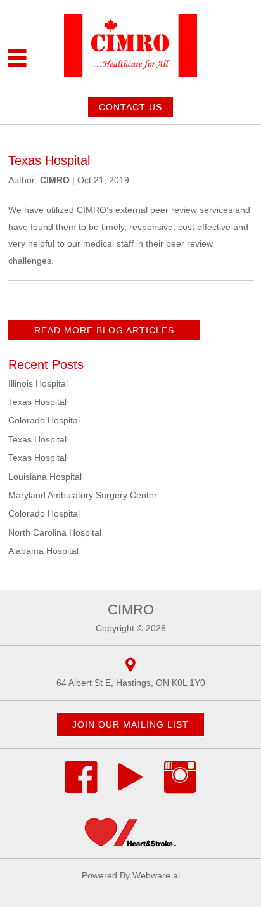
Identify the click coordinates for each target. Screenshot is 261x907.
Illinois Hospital (38, 383)
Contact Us (130, 107)
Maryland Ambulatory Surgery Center (82, 495)
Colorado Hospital (44, 420)
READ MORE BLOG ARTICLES (104, 330)
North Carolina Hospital (54, 532)
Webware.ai (156, 875)
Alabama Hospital (43, 551)
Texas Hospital (37, 402)
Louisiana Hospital (45, 477)
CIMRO (131, 609)
